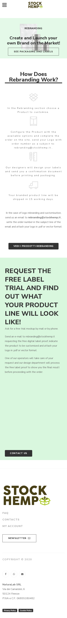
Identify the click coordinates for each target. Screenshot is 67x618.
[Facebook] (5, 574)
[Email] (22, 574)
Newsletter (17, 538)
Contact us (18, 453)
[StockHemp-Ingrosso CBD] (35, 5)
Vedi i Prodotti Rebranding (33, 246)
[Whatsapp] (14, 574)
